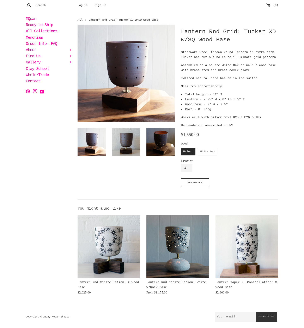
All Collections (41, 31)
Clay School (37, 69)
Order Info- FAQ (41, 44)
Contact (33, 81)
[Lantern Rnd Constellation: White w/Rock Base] (177, 246)
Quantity (187, 161)
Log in (82, 5)
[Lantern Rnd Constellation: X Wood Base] (109, 246)
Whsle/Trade (37, 75)
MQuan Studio (60, 316)
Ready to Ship (39, 25)
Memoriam (34, 38)
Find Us (48, 56)
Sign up (100, 5)
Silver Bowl (221, 117)
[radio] (188, 151)
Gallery (48, 63)
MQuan (31, 19)
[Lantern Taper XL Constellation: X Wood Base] (246, 246)
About (48, 50)
